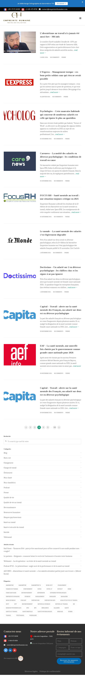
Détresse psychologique (58, 593)
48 (55, 427)
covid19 (60, 589)
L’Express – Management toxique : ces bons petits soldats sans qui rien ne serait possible (60, 75)
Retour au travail (61, 604)
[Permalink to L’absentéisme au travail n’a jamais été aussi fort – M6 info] (20, 42)
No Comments (54, 57)
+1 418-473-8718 (31, 9)
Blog (5, 453)
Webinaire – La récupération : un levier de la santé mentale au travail (30, 561)
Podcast (7, 488)
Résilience (45, 608)
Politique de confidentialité (50, 671)
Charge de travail (10, 468)
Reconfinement (27, 604)
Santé (67, 608)
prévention (35, 600)
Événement (8, 473)
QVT (15, 604)
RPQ (27, 608)
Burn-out (7, 458)
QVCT (7, 604)
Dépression (41, 593)
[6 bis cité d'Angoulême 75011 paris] (42, 643)
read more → (55, 92)
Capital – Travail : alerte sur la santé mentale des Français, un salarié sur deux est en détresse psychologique (60, 310)
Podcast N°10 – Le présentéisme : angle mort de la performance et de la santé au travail (36, 566)
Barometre (9, 585)
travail (8, 615)
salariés (57, 608)
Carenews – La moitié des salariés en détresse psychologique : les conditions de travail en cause (60, 156)
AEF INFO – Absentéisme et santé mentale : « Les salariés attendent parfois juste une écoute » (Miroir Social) (42, 572)
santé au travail (11, 611)
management (39, 596)
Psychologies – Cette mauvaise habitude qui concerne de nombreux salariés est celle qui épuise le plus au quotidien (60, 114)
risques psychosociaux (13, 608)
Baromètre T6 (36, 585)
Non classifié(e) (10, 483)
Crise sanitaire (11, 593)
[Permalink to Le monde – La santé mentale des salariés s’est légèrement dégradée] (20, 240)
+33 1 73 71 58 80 (14, 9)
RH (74, 604)
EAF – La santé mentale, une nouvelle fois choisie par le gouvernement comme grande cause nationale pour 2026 (60, 349)
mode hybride (10, 600)
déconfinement (26, 593)
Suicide (6, 532)
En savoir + (61, 3)
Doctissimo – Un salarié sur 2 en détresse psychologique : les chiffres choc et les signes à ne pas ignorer (60, 270)
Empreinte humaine (12, 596)
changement (62, 585)
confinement (27, 589)
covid (39, 589)
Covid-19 (49, 589)
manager (53, 596)
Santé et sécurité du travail (14, 527)
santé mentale (27, 611)
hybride (27, 596)
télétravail (20, 615)
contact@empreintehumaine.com (54, 9)
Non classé (8, 478)
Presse (63, 57)
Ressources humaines (12, 512)
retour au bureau (44, 604)
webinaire (33, 615)
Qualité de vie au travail (13, 502)
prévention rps (50, 600)
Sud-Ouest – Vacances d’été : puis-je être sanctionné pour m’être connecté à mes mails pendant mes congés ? (41, 549)
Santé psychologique (45, 611)
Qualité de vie (9, 497)
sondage (60, 611)
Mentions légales (31, 671)
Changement (8, 463)
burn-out (49, 585)
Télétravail (8, 537)
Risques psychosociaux (12, 517)
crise (69, 589)
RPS (35, 608)
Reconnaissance (10, 507)
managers (64, 596)
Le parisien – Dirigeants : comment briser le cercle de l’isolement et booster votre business (38, 556)
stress (70, 611)
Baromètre (22, 585)
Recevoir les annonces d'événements (69, 661)
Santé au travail (9, 522)
